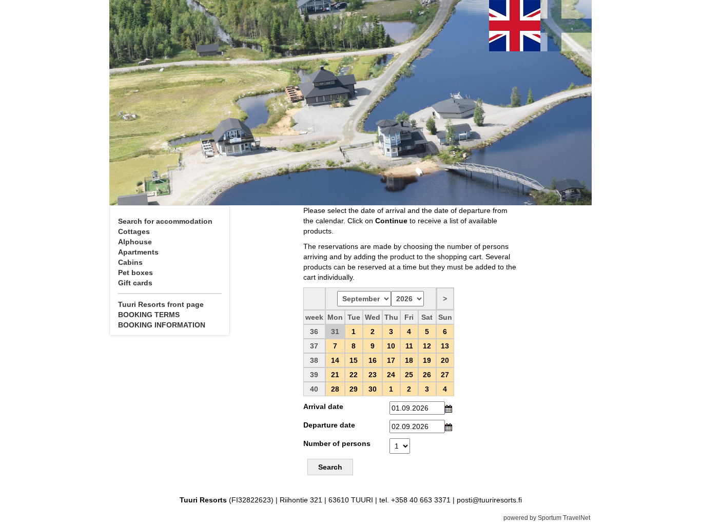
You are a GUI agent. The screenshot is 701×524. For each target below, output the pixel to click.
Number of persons (337, 443)
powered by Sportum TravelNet (546, 517)
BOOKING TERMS (149, 314)
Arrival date (323, 406)
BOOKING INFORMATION (161, 325)
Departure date (329, 425)
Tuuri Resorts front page (161, 304)
